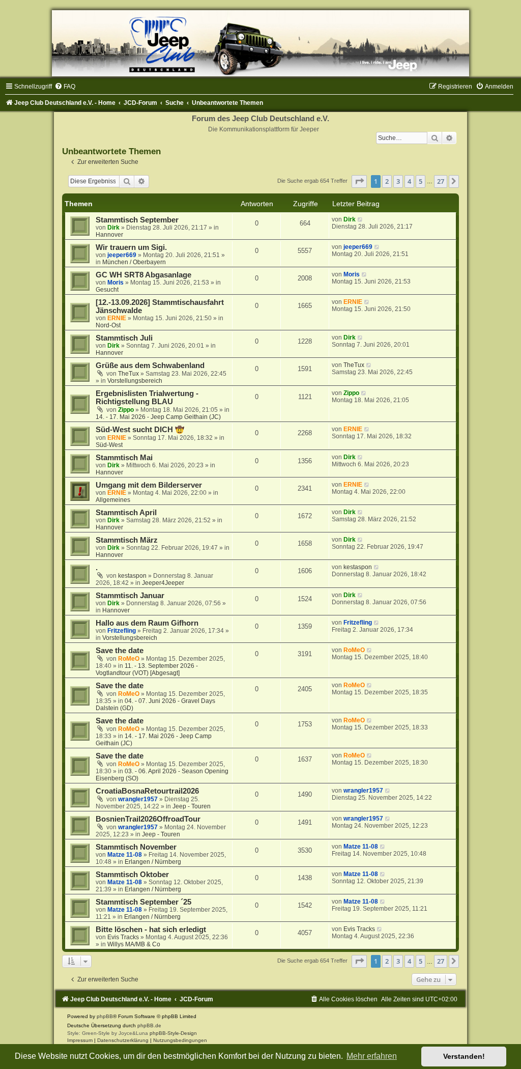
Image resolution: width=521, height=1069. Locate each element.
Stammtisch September (137, 220)
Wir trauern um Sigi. (131, 247)
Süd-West (109, 444)
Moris (115, 282)
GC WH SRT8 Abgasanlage (143, 275)
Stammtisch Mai (124, 458)
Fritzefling (121, 630)
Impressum (80, 1040)
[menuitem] (64, 86)
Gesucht (107, 289)
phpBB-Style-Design (173, 1033)
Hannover (109, 234)
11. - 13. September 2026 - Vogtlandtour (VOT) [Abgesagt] (147, 669)
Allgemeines (113, 499)
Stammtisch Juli (124, 338)
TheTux (128, 373)
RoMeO (128, 658)
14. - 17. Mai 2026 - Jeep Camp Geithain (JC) (158, 416)
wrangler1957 (138, 799)
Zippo (126, 409)
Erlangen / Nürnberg (153, 861)
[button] (359, 181)
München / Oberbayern (134, 262)
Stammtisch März (127, 540)
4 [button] (409, 181)
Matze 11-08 (124, 854)
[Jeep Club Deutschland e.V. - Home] (260, 43)
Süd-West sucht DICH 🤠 (140, 430)
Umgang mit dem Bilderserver (149, 485)
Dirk (113, 227)
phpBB (105, 1016)
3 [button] (398, 181)
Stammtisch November (136, 847)
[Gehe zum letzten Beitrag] (360, 219)
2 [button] (387, 181)
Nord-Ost (108, 325)
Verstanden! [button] (464, 1056)
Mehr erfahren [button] (371, 1056)
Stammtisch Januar (130, 596)
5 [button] (420, 181)
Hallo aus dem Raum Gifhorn (147, 623)
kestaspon (132, 575)
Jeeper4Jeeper (163, 582)
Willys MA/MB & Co (133, 944)
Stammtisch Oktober (132, 874)
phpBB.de (149, 1025)
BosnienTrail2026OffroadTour (148, 819)
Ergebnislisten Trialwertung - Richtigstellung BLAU (147, 397)
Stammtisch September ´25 (143, 902)
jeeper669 (121, 255)
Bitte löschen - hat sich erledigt (151, 929)
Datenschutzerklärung (123, 1040)
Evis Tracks (123, 937)
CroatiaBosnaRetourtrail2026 (147, 791)
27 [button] (440, 181)
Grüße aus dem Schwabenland (150, 365)
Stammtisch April (126, 513)
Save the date (119, 650)
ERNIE (116, 318)
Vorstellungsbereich (134, 380)
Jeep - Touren (191, 806)
